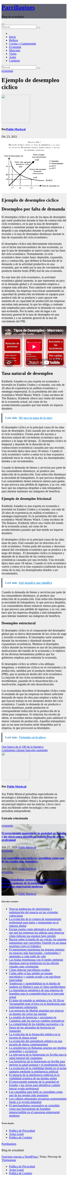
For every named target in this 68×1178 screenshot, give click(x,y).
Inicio (12, 36)
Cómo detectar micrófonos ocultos (29, 969)
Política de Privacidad (22, 1130)
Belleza (13, 40)
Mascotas (14, 50)
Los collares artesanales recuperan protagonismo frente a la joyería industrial (37, 1100)
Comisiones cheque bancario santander (25, 750)
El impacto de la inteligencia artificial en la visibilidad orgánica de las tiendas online (34, 1076)
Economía (15, 47)
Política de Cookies (20, 1137)
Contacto (14, 60)
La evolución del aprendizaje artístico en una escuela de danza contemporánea (35, 1042)
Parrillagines (18, 7)
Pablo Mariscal (16, 129)
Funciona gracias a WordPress (20, 1156)
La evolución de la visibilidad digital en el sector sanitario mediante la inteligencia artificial (37, 1070)
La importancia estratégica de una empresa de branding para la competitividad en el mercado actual (36, 994)
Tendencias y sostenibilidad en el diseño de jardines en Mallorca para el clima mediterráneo (37, 985)
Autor (12, 57)
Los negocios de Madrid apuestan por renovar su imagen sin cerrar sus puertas (36, 1012)
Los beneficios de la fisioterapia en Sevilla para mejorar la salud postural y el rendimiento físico (37, 1063)
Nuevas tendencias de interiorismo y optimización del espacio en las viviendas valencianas (33, 912)
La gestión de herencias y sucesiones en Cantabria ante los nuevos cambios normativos (36, 1019)
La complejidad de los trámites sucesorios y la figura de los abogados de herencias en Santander (36, 1027)
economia (7, 70)
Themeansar (9, 1160)
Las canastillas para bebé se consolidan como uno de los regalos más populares (33, 859)
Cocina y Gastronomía (22, 43)
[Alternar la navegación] (3, 24)
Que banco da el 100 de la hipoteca (22, 746)
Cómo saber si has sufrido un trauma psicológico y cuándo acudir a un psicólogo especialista (35, 977)
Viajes (12, 53)
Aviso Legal (16, 1134)
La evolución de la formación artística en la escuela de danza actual (34, 1036)
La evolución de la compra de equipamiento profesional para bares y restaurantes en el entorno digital (35, 922)
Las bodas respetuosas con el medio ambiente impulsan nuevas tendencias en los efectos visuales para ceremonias (36, 963)
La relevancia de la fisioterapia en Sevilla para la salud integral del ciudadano (37, 1056)
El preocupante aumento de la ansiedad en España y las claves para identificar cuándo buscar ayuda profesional (34, 837)
